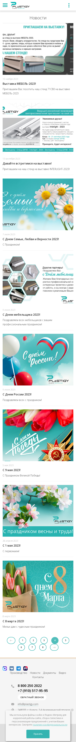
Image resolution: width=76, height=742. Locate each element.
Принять (38, 733)
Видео (62, 672)
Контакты (38, 677)
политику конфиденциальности (50, 724)
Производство (18, 672)
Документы (49, 672)
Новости (35, 672)
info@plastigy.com (28, 704)
